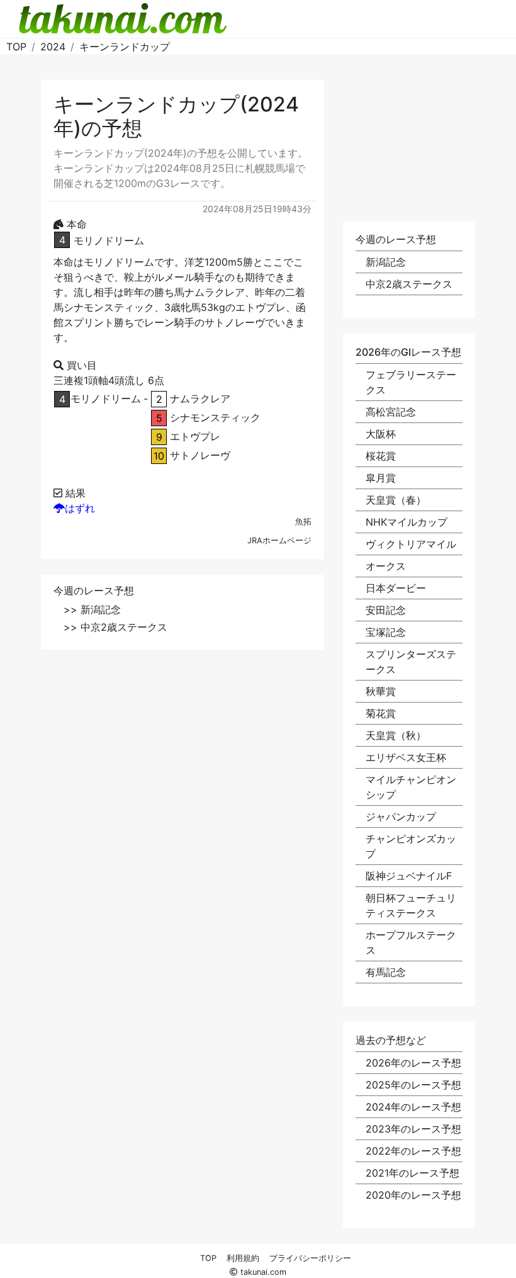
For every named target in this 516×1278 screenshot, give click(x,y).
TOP (208, 1258)
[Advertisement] (182, 753)
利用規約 (243, 1258)
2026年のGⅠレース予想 (408, 352)
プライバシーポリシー (310, 1258)
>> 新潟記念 (92, 609)
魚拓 (303, 521)
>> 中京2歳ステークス (115, 627)
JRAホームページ (279, 540)
